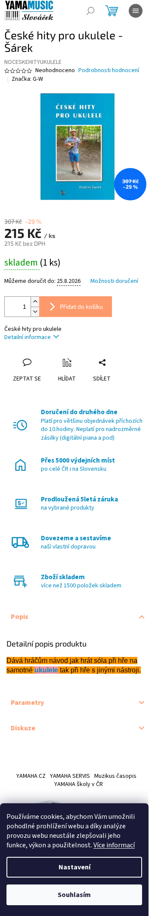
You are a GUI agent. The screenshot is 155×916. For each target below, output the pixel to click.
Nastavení (74, 867)
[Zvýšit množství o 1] (35, 302)
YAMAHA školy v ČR (78, 784)
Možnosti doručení (114, 281)
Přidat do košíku (81, 306)
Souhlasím (74, 895)
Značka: (27, 79)
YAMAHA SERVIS (70, 776)
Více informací (114, 845)
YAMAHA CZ (31, 776)
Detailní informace (27, 337)
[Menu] (135, 10)
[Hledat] (90, 10)
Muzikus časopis (115, 776)
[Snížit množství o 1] (35, 312)
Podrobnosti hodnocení (108, 71)
